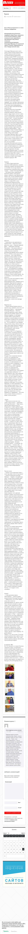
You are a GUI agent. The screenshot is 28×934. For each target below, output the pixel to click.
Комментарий (8, 782)
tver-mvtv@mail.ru (22, 8)
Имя (19, 802)
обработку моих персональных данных (10, 820)
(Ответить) (20, 731)
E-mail (20, 807)
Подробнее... (14, 931)
